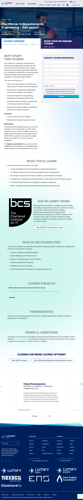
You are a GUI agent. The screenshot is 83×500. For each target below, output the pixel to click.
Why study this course (9, 44)
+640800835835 (62, 1)
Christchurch (60, 447)
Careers (31, 453)
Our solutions (32, 3)
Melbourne (59, 453)
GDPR (38, 494)
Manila (71, 453)
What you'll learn (23, 44)
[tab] (35, 416)
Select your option (49, 46)
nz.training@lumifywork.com (41, 460)
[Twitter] (10, 460)
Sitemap (54, 494)
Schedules (44, 441)
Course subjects (35, 44)
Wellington (59, 444)
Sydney (59, 450)
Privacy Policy (5, 494)
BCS (9, 19)
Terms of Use (30, 494)
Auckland (59, 441)
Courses (3, 19)
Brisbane (72, 441)
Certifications (45, 444)
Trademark (46, 494)
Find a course (20, 3)
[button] (21, 43)
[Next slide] (39, 44)
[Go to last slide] (33, 416)
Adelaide (72, 450)
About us (42, 5)
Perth (71, 444)
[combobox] (2, 443)
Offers (48, 5)
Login (73, 1)
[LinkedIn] (2, 460)
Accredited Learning (47, 453)
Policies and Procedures (18, 494)
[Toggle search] (63, 5)
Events (54, 5)
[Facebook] (6, 460)
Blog (58, 5)
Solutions (31, 444)
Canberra (72, 447)
